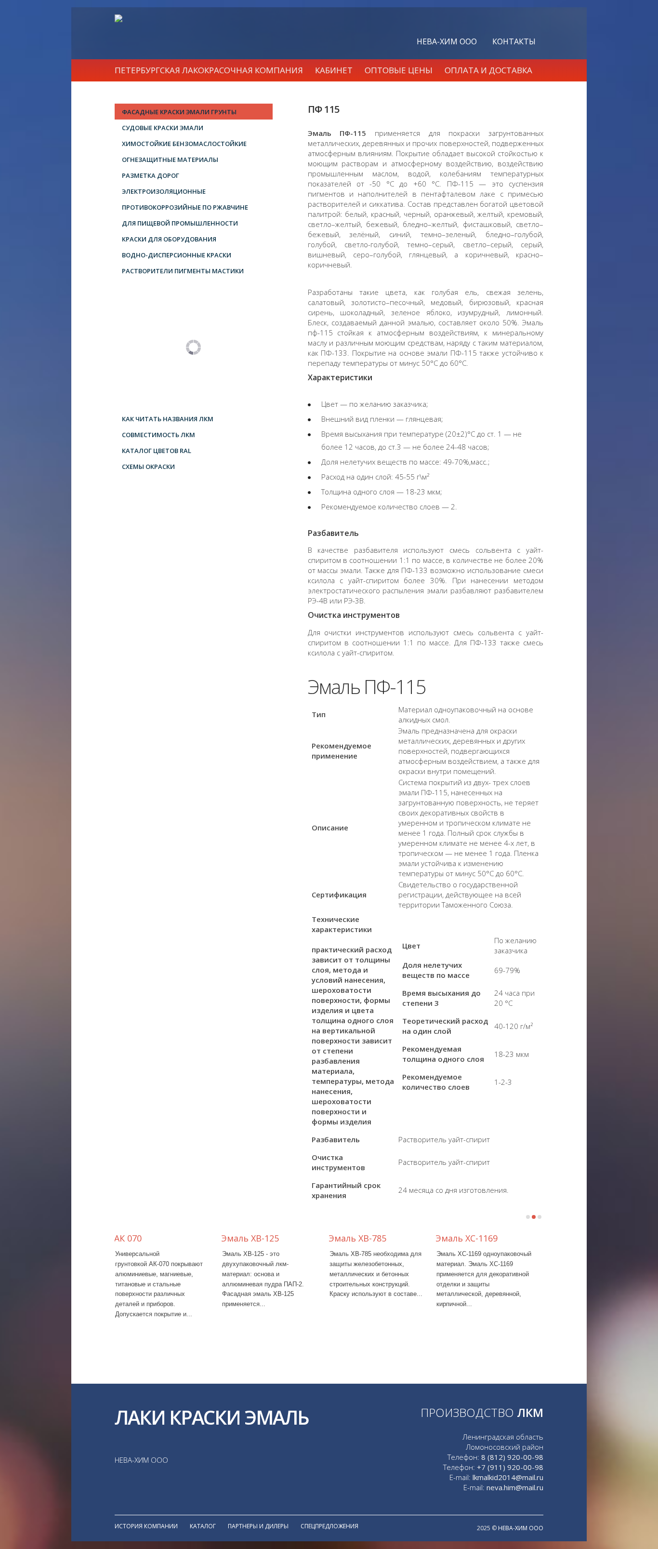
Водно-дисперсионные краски (176, 255)
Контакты (514, 41)
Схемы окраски (148, 466)
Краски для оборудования (169, 239)
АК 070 (128, 1238)
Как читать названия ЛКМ (167, 418)
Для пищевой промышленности (180, 223)
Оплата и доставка (488, 70)
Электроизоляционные (164, 191)
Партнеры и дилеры (258, 1526)
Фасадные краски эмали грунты (179, 111)
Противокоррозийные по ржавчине (185, 207)
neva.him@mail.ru (515, 1487)
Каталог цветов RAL (156, 450)
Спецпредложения (329, 1526)
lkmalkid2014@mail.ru (508, 1477)
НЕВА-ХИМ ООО (447, 41)
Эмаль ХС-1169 (466, 1238)
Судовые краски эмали (162, 127)
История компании (146, 1526)
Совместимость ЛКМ (158, 434)
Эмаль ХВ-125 (250, 1238)
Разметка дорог (150, 175)
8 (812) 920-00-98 (512, 1457)
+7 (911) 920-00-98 (510, 1467)
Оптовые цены (399, 70)
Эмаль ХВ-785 (357, 1238)
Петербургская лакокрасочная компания (209, 70)
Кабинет (334, 70)
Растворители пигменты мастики (183, 271)
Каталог (203, 1526)
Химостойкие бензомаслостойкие (184, 143)
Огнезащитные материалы (170, 159)
